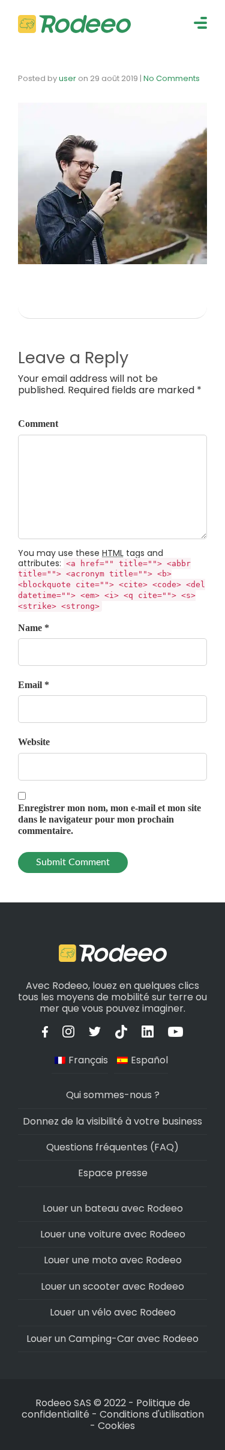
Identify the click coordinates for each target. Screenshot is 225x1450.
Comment (38, 423)
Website (34, 742)
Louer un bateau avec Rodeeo (113, 1208)
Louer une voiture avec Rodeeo (112, 1234)
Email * (33, 685)
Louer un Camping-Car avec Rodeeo (112, 1339)
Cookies (116, 1426)
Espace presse (113, 1173)
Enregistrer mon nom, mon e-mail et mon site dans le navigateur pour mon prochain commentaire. (109, 819)
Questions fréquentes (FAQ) (112, 1147)
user (67, 78)
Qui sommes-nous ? (113, 1095)
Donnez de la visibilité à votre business (112, 1121)
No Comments (171, 78)
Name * (33, 628)
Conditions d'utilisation (152, 1414)
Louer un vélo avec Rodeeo (113, 1312)
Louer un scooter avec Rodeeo (112, 1286)
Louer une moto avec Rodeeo (113, 1260)
